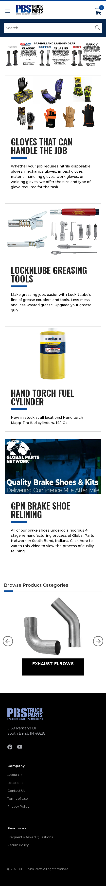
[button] (8, 641)
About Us (14, 775)
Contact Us (16, 791)
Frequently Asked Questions (30, 837)
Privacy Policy (18, 806)
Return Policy (18, 845)
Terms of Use (17, 798)
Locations (15, 783)
